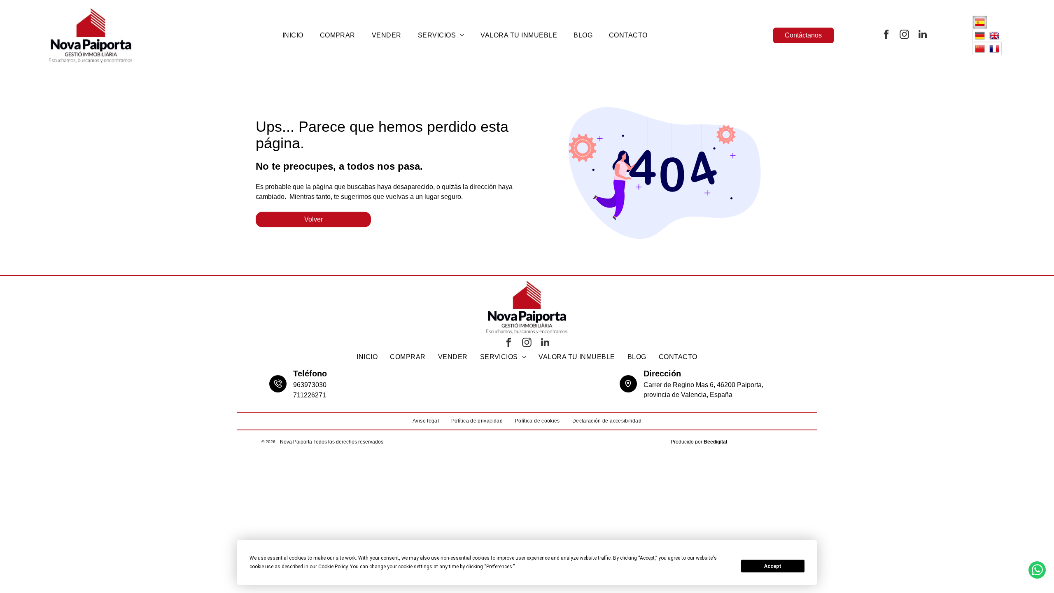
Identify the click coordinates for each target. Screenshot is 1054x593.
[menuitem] (293, 35)
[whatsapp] (1037, 571)
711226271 (309, 395)
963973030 (309, 384)
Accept (772, 566)
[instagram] (905, 35)
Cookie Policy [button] (332, 567)
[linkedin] (923, 35)
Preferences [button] (499, 567)
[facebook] (886, 35)
